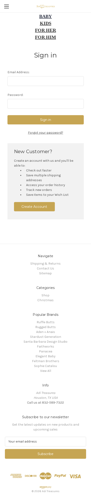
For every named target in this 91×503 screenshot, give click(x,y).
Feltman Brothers (45, 361)
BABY (45, 16)
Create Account (34, 207)
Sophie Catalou (45, 366)
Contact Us (45, 268)
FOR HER (45, 30)
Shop (45, 295)
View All (45, 371)
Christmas (45, 300)
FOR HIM (45, 37)
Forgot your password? (45, 133)
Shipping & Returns (45, 264)
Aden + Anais (45, 332)
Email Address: (18, 72)
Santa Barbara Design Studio (45, 342)
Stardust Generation (45, 337)
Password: (15, 95)
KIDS (45, 23)
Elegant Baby (45, 356)
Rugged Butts (45, 327)
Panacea (45, 351)
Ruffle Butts (46, 322)
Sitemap (45, 273)
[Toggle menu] (6, 6)
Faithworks (45, 346)
